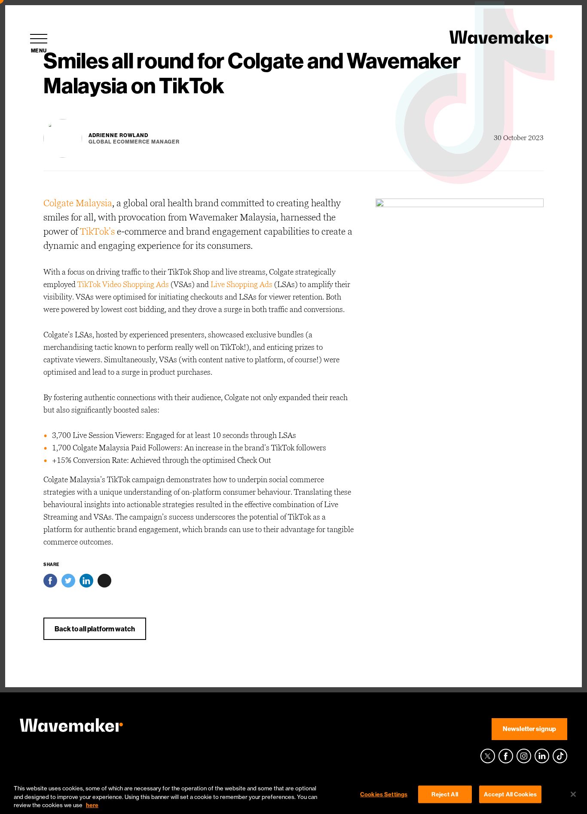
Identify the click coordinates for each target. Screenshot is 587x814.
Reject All (444, 793)
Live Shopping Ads (241, 285)
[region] (293, 795)
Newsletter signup (529, 729)
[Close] (573, 794)
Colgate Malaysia (77, 203)
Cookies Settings (383, 793)
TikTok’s (97, 232)
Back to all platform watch (95, 628)
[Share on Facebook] (50, 583)
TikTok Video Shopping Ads (123, 285)
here (92, 805)
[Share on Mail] (104, 583)
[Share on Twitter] (68, 583)
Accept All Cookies (510, 793)
